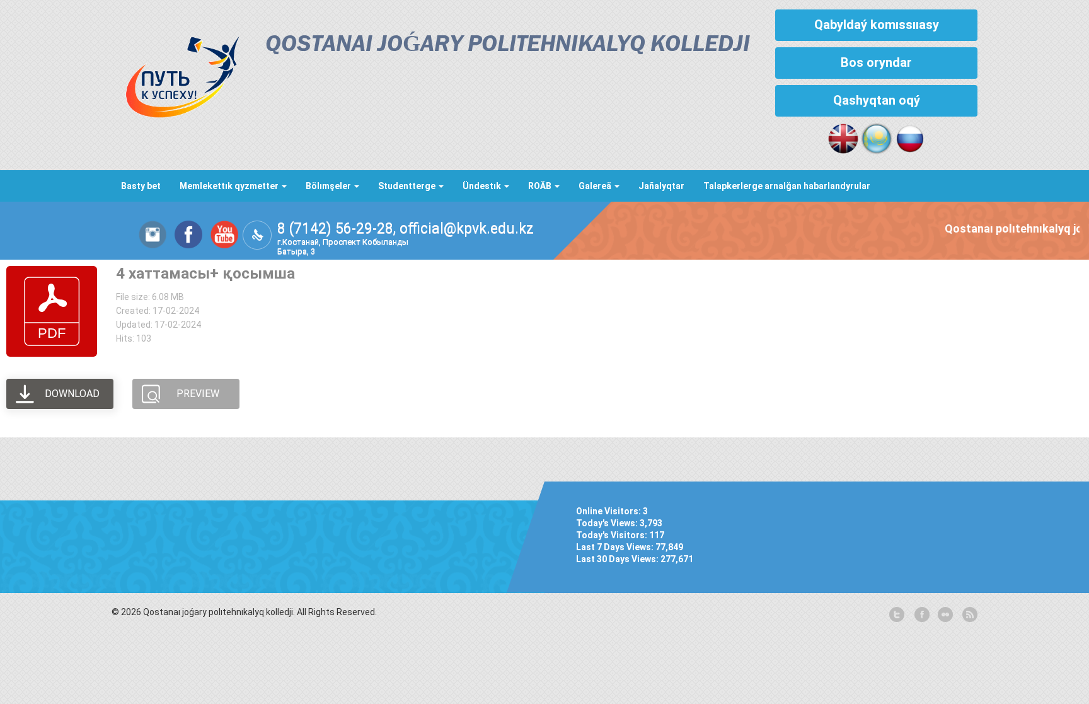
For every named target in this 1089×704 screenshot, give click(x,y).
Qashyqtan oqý (876, 100)
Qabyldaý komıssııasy (876, 24)
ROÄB (540, 186)
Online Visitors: (609, 511)
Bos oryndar (876, 62)
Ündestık (483, 186)
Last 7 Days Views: (615, 547)
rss (968, 615)
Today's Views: (608, 523)
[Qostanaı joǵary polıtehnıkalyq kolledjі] (176, 73)
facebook (920, 615)
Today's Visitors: (612, 535)
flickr (944, 615)
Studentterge (407, 186)
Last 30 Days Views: (618, 559)
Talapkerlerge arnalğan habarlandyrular (786, 186)
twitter (896, 615)
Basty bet (141, 186)
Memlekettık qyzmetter (230, 186)
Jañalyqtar (661, 186)
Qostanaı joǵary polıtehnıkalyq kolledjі (507, 45)
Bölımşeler (329, 186)
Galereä (596, 186)
